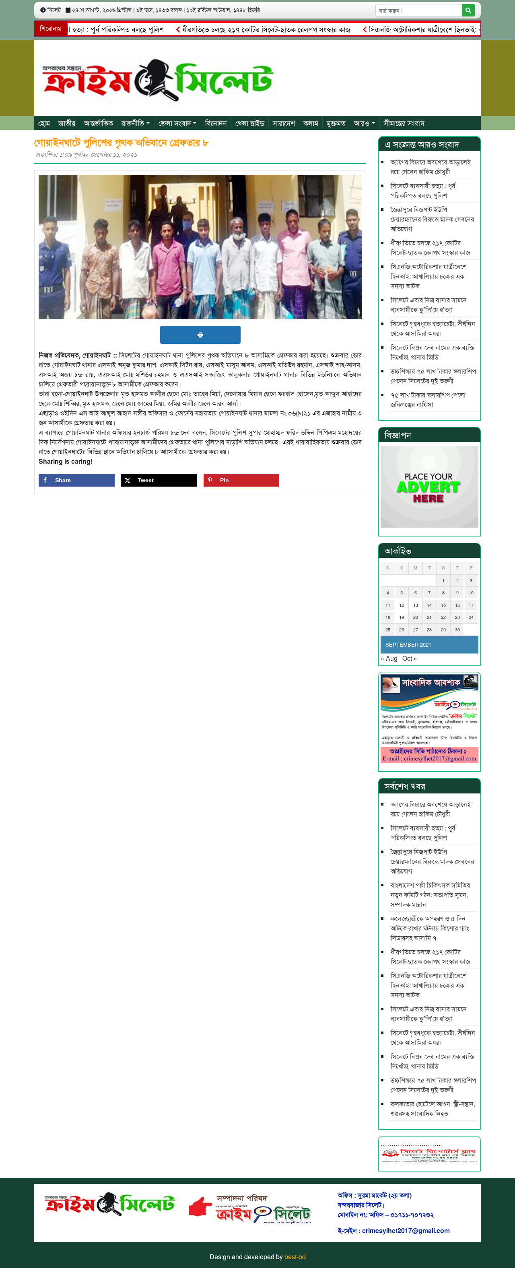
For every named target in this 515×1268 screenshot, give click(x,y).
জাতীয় (67, 122)
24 (471, 617)
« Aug (389, 658)
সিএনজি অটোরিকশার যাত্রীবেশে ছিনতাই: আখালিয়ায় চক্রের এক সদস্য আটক (429, 276)
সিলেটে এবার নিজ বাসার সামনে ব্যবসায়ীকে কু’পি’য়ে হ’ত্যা (429, 304)
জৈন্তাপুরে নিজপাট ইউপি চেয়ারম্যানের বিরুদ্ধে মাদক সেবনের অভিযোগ (432, 219)
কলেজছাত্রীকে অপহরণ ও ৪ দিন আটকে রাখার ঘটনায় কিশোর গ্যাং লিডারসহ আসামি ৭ (430, 928)
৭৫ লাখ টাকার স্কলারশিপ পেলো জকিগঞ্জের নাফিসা (428, 399)
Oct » (409, 658)
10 (471, 592)
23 (457, 617)
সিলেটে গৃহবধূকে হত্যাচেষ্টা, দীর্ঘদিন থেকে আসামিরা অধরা (433, 328)
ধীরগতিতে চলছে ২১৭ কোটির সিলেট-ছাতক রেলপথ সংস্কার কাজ (243, 29)
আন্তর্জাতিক (98, 122)
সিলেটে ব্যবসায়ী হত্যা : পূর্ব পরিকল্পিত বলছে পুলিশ (423, 190)
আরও (361, 122)
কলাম (310, 122)
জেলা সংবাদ (175, 122)
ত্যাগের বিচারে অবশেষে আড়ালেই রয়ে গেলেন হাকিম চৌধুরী (431, 166)
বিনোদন (216, 122)
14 (429, 605)
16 (457, 605)
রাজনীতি (133, 122)
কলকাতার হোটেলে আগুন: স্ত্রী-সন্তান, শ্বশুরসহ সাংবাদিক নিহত (433, 1108)
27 (415, 629)
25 (387, 629)
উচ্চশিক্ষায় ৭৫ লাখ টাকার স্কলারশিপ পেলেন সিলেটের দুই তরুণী (433, 375)
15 (443, 605)
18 (387, 617)
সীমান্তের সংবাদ (404, 122)
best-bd (295, 1256)
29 (443, 629)
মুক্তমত (336, 122)
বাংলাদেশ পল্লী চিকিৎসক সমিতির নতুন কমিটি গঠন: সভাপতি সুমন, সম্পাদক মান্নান (430, 894)
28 (429, 629)
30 (457, 629)
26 (401, 629)
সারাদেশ (284, 122)
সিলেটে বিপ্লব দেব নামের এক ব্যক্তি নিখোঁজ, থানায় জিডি (432, 352)
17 (471, 605)
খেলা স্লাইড (249, 122)
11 (387, 605)
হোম (44, 122)
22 (443, 617)
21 (429, 617)
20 (415, 617)
